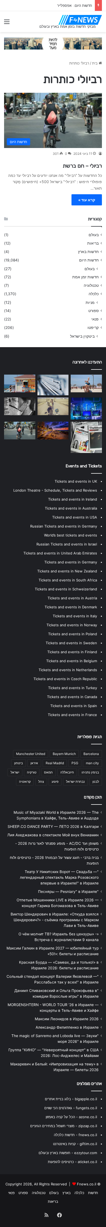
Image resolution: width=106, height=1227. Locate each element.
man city (92, 763)
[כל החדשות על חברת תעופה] (86, 383)
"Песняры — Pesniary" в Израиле (68, 891)
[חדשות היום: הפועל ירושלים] (19, 383)
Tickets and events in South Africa (68, 580)
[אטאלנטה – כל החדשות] (19, 430)
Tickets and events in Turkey (72, 688)
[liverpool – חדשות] (19, 406)
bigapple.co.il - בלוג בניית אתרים (71, 1099)
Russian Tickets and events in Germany (63, 526)
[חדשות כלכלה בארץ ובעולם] (53, 43)
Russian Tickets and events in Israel (66, 544)
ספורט (93, 311)
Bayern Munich (64, 754)
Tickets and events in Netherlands (68, 670)
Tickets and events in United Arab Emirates (60, 553)
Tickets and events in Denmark (71, 607)
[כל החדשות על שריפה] (53, 430)
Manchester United (30, 754)
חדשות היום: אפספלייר (74, 5)
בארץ (67, 1193)
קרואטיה (25, 781)
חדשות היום (89, 260)
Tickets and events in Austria (72, 598)
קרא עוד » (86, 200)
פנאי (95, 319)
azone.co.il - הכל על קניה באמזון (71, 1117)
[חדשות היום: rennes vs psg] (53, 385)
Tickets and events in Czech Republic (65, 679)
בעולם (94, 235)
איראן (34, 763)
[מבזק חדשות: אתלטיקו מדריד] (86, 437)
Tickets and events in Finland (72, 652)
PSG (74, 763)
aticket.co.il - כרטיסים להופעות (72, 1162)
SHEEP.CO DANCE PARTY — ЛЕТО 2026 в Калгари (53, 826)
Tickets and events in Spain (73, 706)
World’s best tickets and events (70, 535)
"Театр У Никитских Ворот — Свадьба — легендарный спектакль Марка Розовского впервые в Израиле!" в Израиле (59, 877)
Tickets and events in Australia (71, 508)
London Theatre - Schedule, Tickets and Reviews (55, 490)
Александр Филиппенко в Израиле (67, 1027)
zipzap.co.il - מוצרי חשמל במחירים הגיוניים (63, 1126)
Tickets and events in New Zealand (67, 571)
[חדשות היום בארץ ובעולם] (80, 20)
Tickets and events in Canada (72, 697)
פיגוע (55, 781)
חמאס (48, 772)
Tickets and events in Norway (71, 625)
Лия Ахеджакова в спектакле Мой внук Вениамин (53, 835)
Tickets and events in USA (74, 517)
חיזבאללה (67, 772)
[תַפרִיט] (7, 23)
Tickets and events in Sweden (71, 643)
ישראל (15, 772)
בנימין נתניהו (90, 772)
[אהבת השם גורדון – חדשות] (86, 408)
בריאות (93, 243)
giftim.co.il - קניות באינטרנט (75, 1144)
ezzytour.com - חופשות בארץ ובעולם (68, 1153)
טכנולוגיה (91, 285)
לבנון (95, 781)
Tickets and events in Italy (75, 616)
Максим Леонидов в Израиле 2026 (67, 1019)
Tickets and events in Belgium (71, 661)
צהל (41, 781)
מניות (90, 302)
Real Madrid (55, 763)
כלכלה (94, 294)
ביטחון (18, 763)
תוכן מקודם (93, 797)
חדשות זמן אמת (85, 277)
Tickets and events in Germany (70, 562)
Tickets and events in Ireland (72, 499)
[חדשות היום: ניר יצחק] (53, 406)
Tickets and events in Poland (72, 634)
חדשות (93, 1193)
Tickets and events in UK (76, 481)
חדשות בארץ (88, 251)
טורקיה (31, 772)
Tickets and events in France (72, 715)
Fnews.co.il (86, 1184)
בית (95, 63)
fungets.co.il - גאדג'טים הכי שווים (70, 1108)
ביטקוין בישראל (82, 336)
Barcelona (91, 754)
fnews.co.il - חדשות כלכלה (75, 1135)
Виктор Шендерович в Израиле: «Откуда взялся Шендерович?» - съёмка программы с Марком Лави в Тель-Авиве (55, 920)
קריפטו (93, 327)
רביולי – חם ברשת (82, 165)
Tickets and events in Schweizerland (66, 589)
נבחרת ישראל (75, 781)
